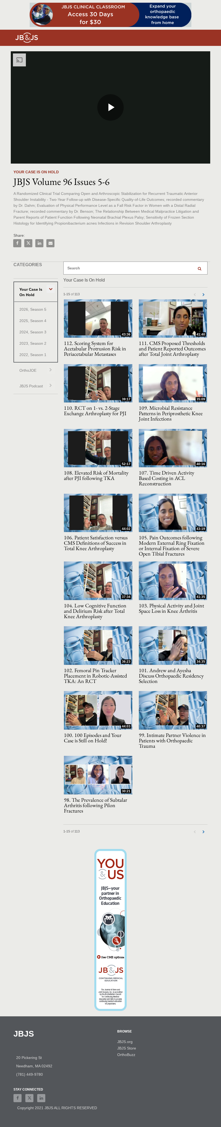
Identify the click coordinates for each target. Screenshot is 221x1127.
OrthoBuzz (126, 1054)
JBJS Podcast (31, 386)
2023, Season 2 (32, 343)
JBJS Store (126, 1048)
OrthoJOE (27, 370)
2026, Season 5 (32, 309)
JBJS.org (125, 1042)
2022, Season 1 (32, 355)
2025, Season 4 (32, 321)
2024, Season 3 (32, 332)
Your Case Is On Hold (30, 292)
